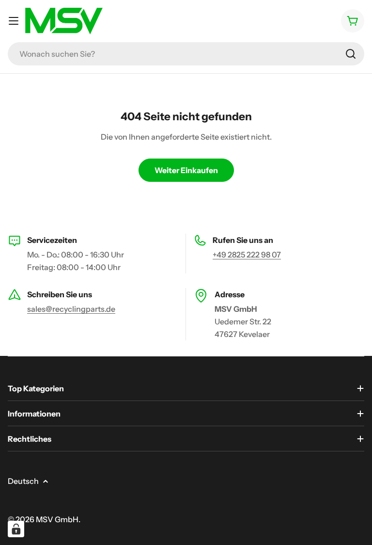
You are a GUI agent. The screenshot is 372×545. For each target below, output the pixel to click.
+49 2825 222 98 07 (247, 254)
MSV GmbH (57, 519)
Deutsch (23, 481)
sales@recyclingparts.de (71, 309)
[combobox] (186, 53)
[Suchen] (350, 54)
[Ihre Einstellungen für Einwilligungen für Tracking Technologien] (16, 529)
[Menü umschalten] (13, 21)
